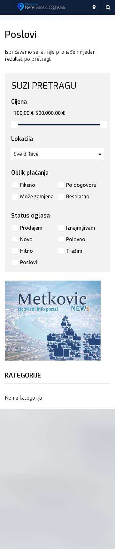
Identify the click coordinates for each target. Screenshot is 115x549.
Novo (26, 239)
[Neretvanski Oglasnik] (51, 7)
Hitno (26, 251)
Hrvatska (94, 7)
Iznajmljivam (80, 228)
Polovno (75, 239)
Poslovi (28, 262)
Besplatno (77, 196)
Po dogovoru (81, 185)
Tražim (74, 251)
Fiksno (27, 185)
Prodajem (31, 228)
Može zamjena (37, 196)
